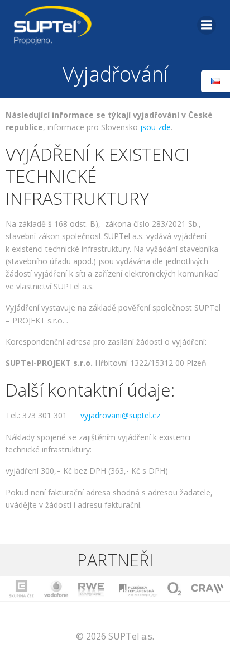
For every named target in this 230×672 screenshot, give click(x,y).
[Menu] (206, 25)
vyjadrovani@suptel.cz (120, 415)
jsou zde (155, 127)
